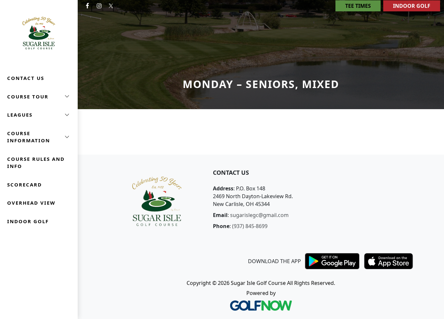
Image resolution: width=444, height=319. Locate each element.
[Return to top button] (431, 142)
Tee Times (358, 5)
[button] (39, 96)
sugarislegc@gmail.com (259, 215)
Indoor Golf (411, 5)
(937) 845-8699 (250, 226)
